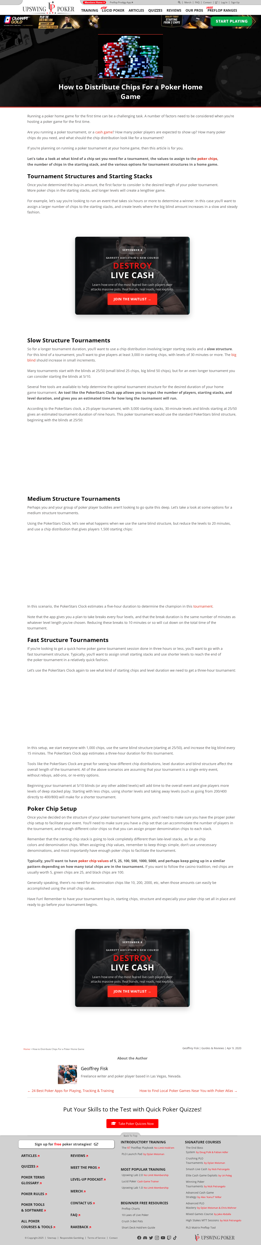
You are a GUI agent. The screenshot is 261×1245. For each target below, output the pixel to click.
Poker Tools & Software (33, 1207)
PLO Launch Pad (143, 1154)
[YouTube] (163, 1237)
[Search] (179, 2)
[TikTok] (175, 1237)
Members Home (94, 2)
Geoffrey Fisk (190, 1048)
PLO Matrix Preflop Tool (201, 1227)
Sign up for (66, 1144)
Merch (187, 2)
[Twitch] (169, 1237)
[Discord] (145, 1237)
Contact (207, 2)
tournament (202, 606)
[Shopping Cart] (216, 2)
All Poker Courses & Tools (36, 1224)
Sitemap (51, 1237)
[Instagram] (157, 1237)
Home (27, 1049)
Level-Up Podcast (87, 1179)
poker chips (207, 158)
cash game (104, 132)
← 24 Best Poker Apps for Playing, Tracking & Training (70, 1090)
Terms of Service (96, 1237)
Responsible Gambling (72, 1237)
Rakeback (79, 1227)
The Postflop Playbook (148, 1147)
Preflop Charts (131, 1208)
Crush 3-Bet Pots (132, 1221)
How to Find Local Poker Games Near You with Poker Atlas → (188, 1090)
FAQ (197, 2)
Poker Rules (32, 1194)
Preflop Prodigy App (120, 2)
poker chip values (93, 860)
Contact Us (81, 1203)
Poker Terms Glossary (33, 1180)
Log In (224, 2)
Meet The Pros (84, 1167)
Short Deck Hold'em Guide (138, 1227)
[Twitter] (151, 1237)
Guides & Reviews (212, 1048)
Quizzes (28, 1166)
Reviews (78, 1155)
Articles (29, 1155)
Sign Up (235, 2)
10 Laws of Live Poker (135, 1215)
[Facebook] (139, 1237)
